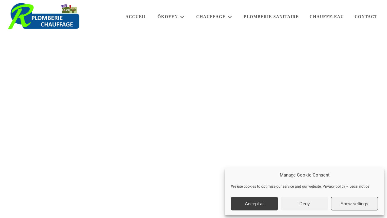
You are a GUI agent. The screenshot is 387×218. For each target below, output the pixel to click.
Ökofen (168, 17)
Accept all (254, 203)
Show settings (354, 203)
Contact (366, 17)
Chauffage (211, 17)
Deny (304, 203)
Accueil (136, 17)
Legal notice (359, 186)
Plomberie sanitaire (271, 17)
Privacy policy (334, 186)
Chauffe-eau (327, 17)
